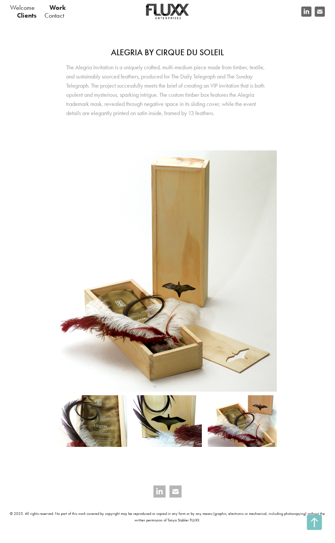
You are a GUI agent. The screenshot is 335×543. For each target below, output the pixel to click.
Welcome (22, 7)
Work (57, 7)
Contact (54, 15)
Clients (27, 15)
